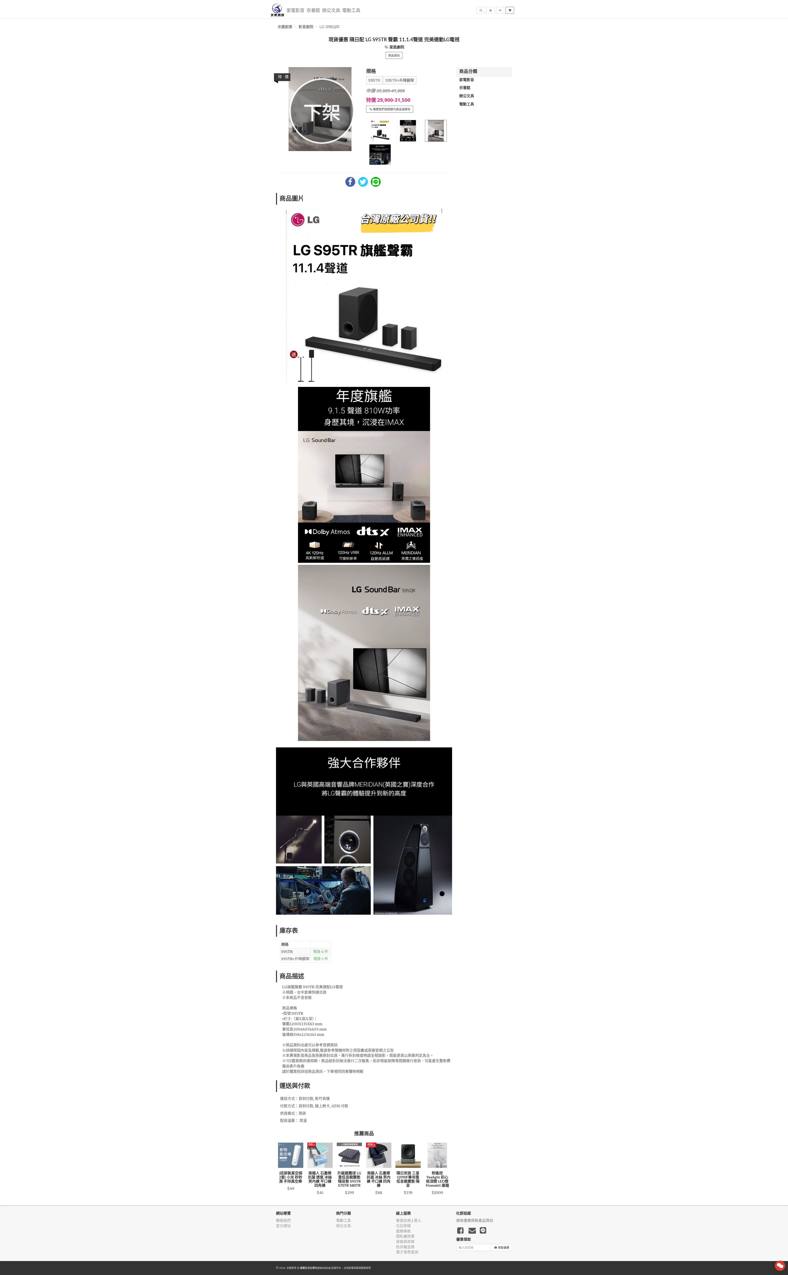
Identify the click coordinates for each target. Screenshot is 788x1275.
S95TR (374, 80)
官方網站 (283, 1225)
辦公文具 (331, 10)
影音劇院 (306, 27)
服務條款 (403, 1231)
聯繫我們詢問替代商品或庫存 (391, 109)
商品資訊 (394, 55)
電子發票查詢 (407, 1252)
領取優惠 (503, 1247)
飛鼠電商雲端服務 (356, 1267)
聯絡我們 (283, 1220)
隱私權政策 (405, 1236)
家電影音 (295, 10)
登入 (417, 1220)
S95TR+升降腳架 (399, 80)
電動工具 (351, 10)
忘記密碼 (403, 1225)
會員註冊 (403, 1220)
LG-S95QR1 (329, 27)
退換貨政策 (405, 1241)
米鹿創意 (285, 27)
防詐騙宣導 (405, 1247)
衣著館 (313, 10)
